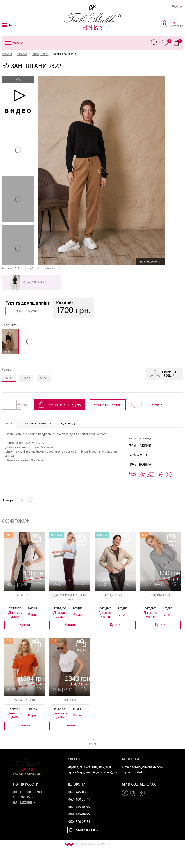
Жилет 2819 (24, 595)
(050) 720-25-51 (78, 822)
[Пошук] (154, 42)
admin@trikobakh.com (147, 767)
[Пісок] (11, 341)
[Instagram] (30, 500)
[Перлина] (30, 341)
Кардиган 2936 (115, 595)
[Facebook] (22, 500)
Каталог (22, 54)
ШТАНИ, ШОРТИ (40, 54)
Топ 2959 (70, 700)
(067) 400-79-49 (78, 800)
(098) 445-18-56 (78, 814)
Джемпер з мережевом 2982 (70, 598)
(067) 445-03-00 (78, 792)
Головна (7, 54)
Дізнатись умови (27, 311)
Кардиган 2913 (160, 595)
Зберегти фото (148, 262)
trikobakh (138, 772)
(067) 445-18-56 (78, 807)
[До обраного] (38, 584)
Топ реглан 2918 (25, 700)
